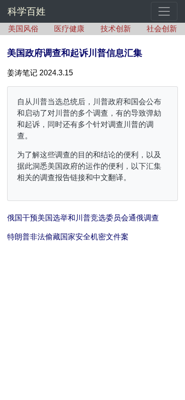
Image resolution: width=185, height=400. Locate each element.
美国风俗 (23, 29)
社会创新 (162, 29)
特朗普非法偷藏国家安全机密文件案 (68, 237)
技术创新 (116, 29)
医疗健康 (69, 29)
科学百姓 (27, 11)
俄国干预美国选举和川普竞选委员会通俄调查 (83, 218)
